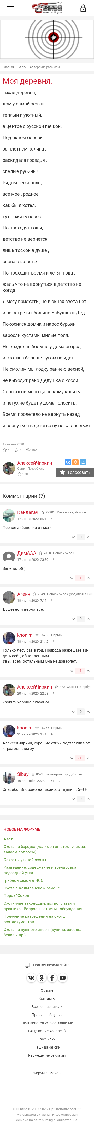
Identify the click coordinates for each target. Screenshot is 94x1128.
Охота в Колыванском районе (32, 888)
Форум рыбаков (47, 1073)
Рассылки (47, 1039)
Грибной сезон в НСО (23, 880)
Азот (8, 839)
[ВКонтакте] (68, 462)
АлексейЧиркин (34, 463)
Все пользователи (47, 1007)
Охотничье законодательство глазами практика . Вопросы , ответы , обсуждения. (43, 906)
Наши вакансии (47, 1047)
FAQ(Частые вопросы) (47, 1031)
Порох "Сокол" (17, 895)
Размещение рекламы (47, 1055)
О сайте (47, 990)
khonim (25, 635)
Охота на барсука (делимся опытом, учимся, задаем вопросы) (45, 849)
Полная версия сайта (51, 965)
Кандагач (27, 512)
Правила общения (47, 1015)
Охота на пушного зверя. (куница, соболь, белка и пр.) (42, 932)
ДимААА (26, 553)
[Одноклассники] (75, 462)
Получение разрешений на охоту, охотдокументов (34, 919)
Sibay (23, 774)
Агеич (23, 594)
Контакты (47, 998)
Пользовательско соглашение (47, 1023)
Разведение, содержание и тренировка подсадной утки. (40, 870)
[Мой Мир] (83, 462)
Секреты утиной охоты (25, 859)
